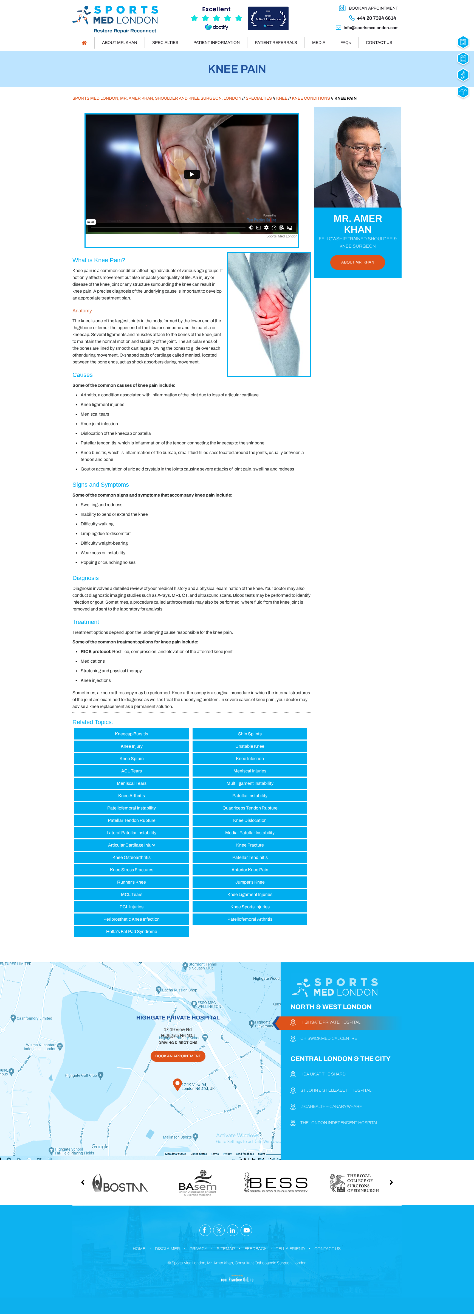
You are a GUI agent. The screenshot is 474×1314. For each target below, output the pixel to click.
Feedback (255, 1248)
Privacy (198, 1248)
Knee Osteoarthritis (131, 857)
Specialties (165, 42)
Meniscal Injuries (249, 771)
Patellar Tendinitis (250, 857)
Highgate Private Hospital (330, 1022)
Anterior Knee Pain (250, 869)
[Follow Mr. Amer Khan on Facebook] (205, 1230)
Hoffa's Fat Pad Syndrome (131, 931)
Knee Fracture (250, 845)
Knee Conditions (311, 98)
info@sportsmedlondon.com (371, 28)
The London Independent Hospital (339, 1122)
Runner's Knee (131, 882)
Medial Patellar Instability (250, 832)
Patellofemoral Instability (131, 808)
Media (318, 42)
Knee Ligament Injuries (249, 894)
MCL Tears (131, 894)
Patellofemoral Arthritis (249, 919)
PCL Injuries (131, 906)
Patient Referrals (276, 42)
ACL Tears (131, 771)
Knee (281, 98)
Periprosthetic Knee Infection (131, 919)
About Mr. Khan (119, 42)
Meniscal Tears (131, 783)
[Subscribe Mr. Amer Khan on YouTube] (246, 1230)
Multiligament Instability (250, 783)
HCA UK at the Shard (323, 1074)
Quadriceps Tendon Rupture (250, 808)
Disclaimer (167, 1248)
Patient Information (216, 42)
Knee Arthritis (131, 795)
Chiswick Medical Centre (328, 1038)
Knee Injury (132, 746)
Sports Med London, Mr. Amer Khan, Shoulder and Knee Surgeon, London (156, 98)
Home (139, 1248)
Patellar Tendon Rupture (132, 820)
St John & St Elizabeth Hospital (335, 1090)
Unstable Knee (249, 746)
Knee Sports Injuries (250, 906)
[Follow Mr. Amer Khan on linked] (232, 1230)
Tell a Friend (290, 1248)
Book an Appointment (373, 8)
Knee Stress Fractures (131, 869)
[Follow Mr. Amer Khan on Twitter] (218, 1230)
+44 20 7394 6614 (376, 18)
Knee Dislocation (250, 820)
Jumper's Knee (250, 882)
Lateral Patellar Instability (131, 832)
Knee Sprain (132, 758)
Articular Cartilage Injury (131, 845)
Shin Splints (250, 734)
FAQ (345, 42)
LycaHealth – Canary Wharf (331, 1106)
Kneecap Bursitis (131, 734)
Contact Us (379, 42)
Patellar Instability (249, 795)
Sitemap (226, 1248)
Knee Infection (250, 758)
